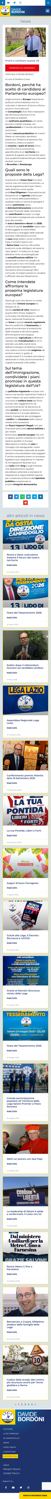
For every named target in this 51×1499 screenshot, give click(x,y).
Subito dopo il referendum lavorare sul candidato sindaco (25, 666)
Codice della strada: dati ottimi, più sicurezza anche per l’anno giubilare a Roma (25, 1382)
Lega (6, 1465)
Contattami (9, 1452)
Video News (9, 1447)
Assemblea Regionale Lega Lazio (23, 722)
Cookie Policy (11, 1473)
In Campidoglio (11, 1438)
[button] (48, 3)
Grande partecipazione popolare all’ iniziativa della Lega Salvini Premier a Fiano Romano (24, 1102)
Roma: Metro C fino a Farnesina (19, 1268)
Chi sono (8, 1429)
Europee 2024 (10, 1456)
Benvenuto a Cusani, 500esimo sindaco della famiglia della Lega (25, 1324)
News (6, 1443)
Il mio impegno (11, 1433)
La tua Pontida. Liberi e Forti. (24, 830)
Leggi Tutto (12, 565)
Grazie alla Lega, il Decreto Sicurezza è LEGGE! (23, 937)
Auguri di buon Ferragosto (23, 883)
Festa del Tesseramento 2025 (24, 1045)
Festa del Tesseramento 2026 (24, 612)
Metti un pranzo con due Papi (24, 1159)
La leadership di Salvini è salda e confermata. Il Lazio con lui (25, 1213)
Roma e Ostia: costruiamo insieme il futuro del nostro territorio (23, 557)
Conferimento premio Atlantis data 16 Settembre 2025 (25, 777)
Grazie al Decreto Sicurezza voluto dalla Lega (23, 992)
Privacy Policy (12, 1469)
